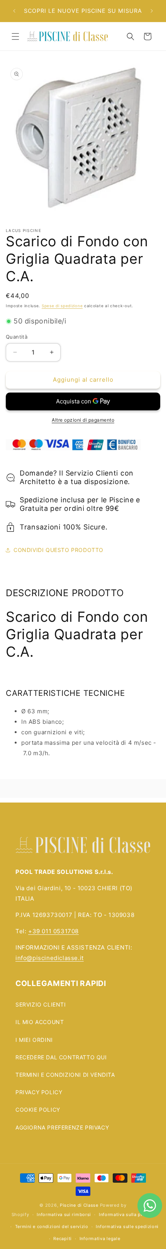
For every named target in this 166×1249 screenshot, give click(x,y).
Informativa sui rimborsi (64, 1214)
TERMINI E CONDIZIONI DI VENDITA (65, 1074)
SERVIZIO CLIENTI (40, 1004)
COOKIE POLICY (37, 1109)
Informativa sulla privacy (127, 1214)
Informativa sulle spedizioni (127, 1226)
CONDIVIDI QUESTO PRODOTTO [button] (58, 550)
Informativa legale (100, 1238)
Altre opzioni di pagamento (83, 420)
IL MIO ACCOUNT (39, 1022)
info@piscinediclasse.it (49, 958)
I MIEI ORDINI (34, 1039)
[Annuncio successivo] (151, 10)
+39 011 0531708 (53, 931)
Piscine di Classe (79, 1205)
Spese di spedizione (62, 305)
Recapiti (62, 1238)
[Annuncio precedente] (14, 10)
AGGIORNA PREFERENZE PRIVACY (62, 1127)
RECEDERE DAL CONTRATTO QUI (61, 1057)
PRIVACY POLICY (38, 1092)
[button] (15, 36)
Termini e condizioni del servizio (51, 1226)
